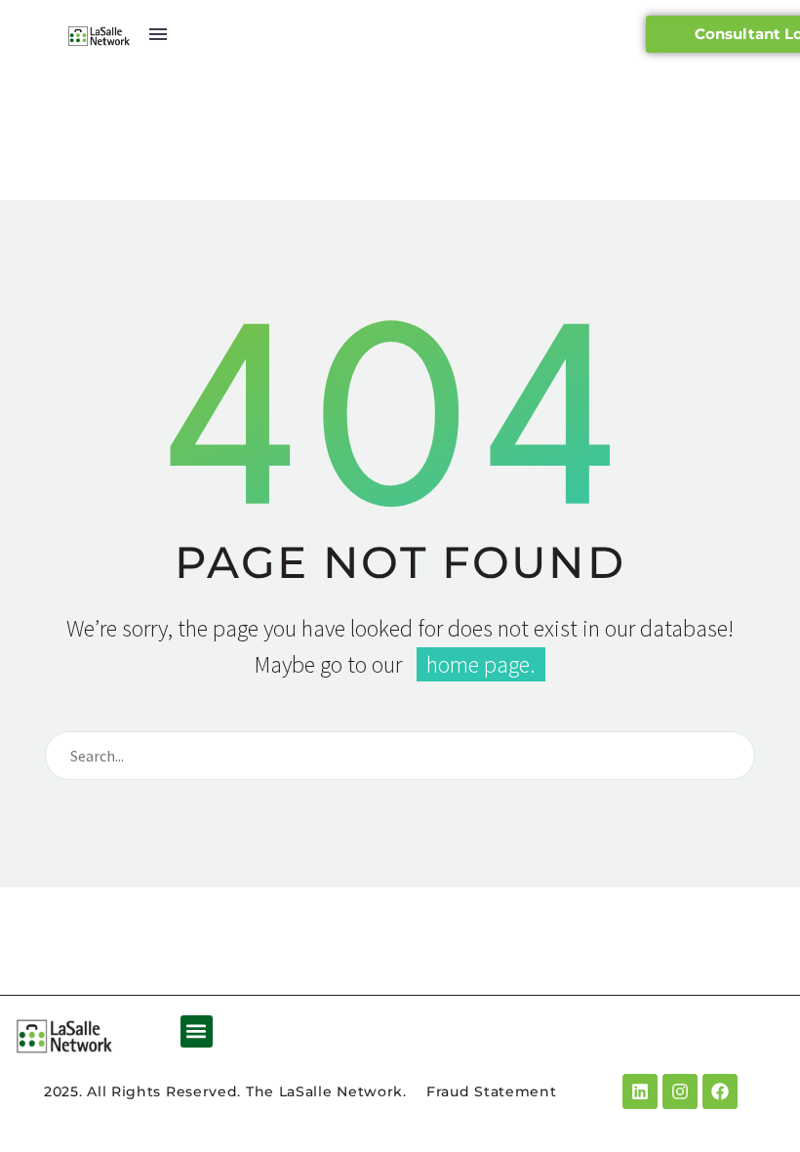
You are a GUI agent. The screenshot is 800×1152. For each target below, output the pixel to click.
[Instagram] (680, 1091)
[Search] (731, 755)
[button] (196, 1031)
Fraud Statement (491, 1091)
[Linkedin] (640, 1091)
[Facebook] (720, 1091)
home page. (481, 664)
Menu (158, 34)
